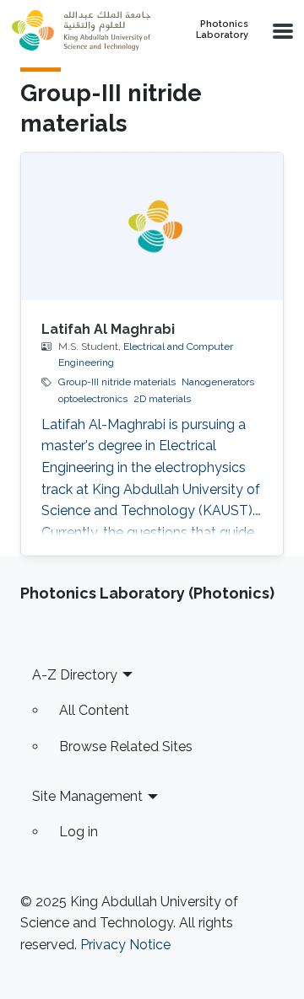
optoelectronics (93, 399)
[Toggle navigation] (281, 30)
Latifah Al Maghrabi (108, 329)
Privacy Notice (125, 945)
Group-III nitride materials (117, 382)
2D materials (162, 399)
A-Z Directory (74, 675)
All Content (94, 710)
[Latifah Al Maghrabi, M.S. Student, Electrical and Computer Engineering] (152, 226)
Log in (78, 832)
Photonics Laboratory (222, 29)
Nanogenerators (218, 382)
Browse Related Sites (126, 747)
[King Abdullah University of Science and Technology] (81, 30)
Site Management (87, 796)
